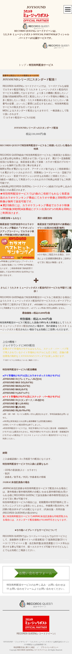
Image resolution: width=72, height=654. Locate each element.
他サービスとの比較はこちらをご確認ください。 (22, 360)
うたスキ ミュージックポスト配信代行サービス (26, 300)
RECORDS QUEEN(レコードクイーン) (36, 633)
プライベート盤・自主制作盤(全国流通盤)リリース (37, 543)
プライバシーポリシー (49, 647)
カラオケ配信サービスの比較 (20, 117)
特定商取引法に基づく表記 (24, 647)
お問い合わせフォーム (22, 588)
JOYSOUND (36, 7)
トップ (22, 64)
